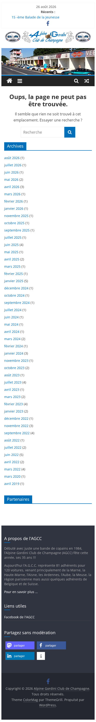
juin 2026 (11, 172)
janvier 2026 (13, 208)
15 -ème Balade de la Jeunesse (35, 17)
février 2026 (13, 201)
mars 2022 (12, 469)
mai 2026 (11, 179)
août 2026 (12, 158)
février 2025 (13, 273)
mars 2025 (12, 266)
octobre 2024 (14, 295)
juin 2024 (11, 317)
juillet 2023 (12, 382)
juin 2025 (11, 244)
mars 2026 (12, 194)
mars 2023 (12, 397)
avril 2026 (11, 187)
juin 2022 (11, 454)
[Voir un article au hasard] (87, 81)
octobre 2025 (14, 223)
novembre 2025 (16, 215)
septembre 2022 (17, 433)
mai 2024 (11, 324)
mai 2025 (11, 252)
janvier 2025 (13, 281)
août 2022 (12, 440)
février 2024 (13, 346)
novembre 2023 (16, 360)
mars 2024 (12, 339)
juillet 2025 (12, 237)
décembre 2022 (16, 418)
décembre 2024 (16, 288)
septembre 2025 (17, 230)
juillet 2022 (12, 447)
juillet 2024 (12, 310)
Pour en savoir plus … (21, 592)
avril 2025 (11, 259)
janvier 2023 (13, 411)
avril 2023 (11, 389)
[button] (19, 645)
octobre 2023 (14, 368)
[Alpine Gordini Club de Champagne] (48, 50)
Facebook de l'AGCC (19, 617)
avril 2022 (11, 462)
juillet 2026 (12, 165)
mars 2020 (12, 476)
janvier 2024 (13, 353)
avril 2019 (11, 483)
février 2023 (13, 404)
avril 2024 (11, 331)
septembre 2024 (17, 302)
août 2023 (12, 375)
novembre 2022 (16, 425)
